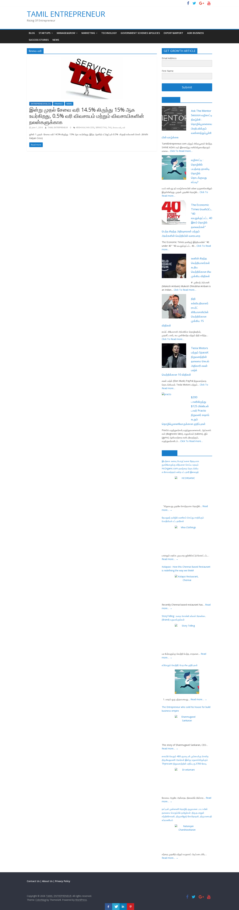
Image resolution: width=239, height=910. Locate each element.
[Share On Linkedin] (123, 906)
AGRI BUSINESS (195, 32)
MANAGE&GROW (66, 32)
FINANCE (59, 103)
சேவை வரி (117, 127)
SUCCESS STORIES (39, 39)
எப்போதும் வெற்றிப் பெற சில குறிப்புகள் (180, 665)
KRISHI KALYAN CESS (85, 127)
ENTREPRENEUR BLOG (41, 103)
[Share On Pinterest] (130, 906)
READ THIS (171, 100)
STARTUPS (44, 32)
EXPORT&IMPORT (173, 32)
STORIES (169, 453)
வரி (123, 127)
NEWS (56, 39)
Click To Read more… (181, 150)
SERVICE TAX (101, 127)
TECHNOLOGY (109, 32)
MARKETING (88, 32)
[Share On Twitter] (116, 906)
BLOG (32, 32)
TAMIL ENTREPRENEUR (66, 14)
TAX (110, 127)
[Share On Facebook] (108, 906)
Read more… (170, 559)
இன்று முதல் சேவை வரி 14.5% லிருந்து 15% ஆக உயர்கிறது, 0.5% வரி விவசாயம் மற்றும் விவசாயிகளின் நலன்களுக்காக (86, 116)
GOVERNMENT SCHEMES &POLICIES (140, 32)
